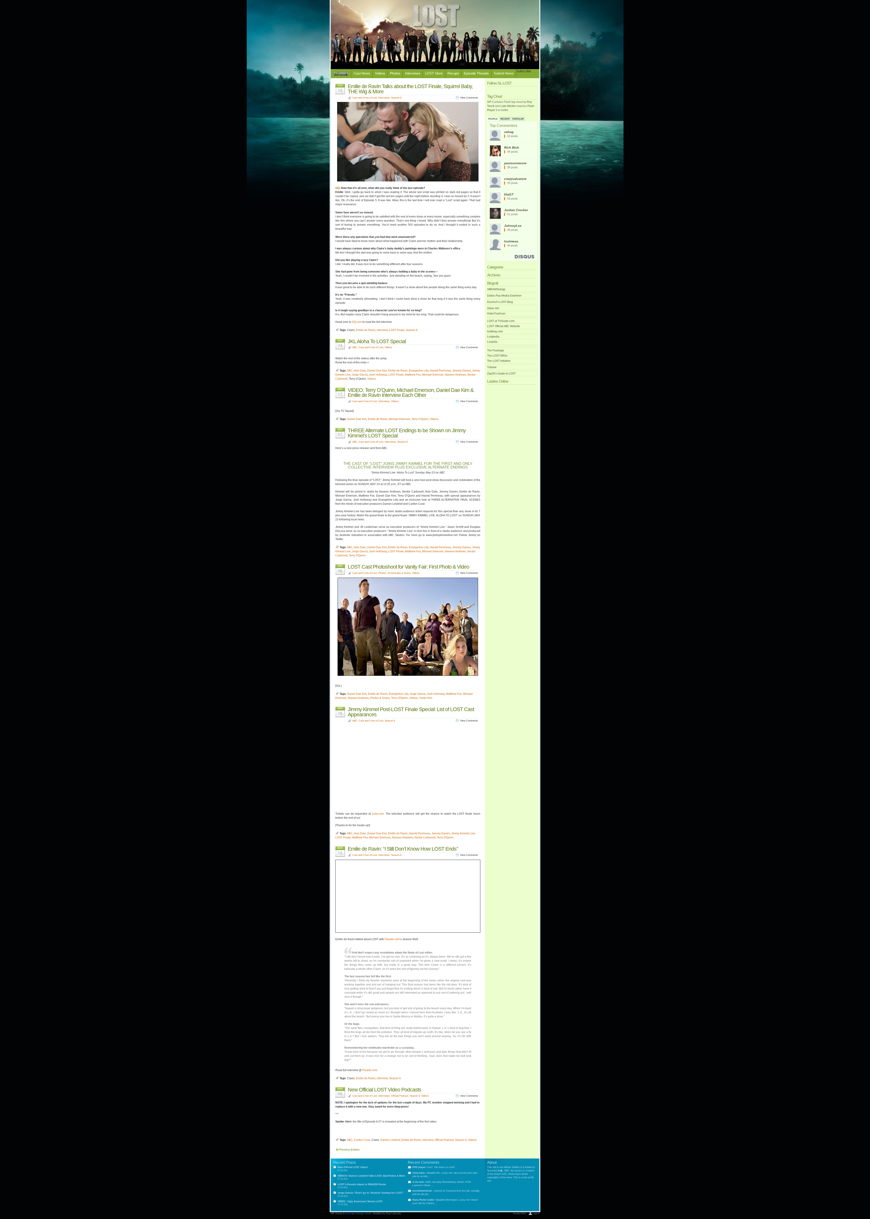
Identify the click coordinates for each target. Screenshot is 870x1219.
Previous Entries (349, 1149)
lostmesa (511, 241)
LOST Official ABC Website (503, 326)
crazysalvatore (515, 179)
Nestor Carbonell (424, 837)
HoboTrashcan (496, 313)
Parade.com (392, 939)
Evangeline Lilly (418, 370)
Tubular (492, 367)
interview (382, 330)
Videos (380, 73)
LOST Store (434, 73)
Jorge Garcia (360, 374)
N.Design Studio (363, 1213)
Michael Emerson (433, 374)
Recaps (453, 73)
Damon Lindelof (390, 1140)
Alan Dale (360, 370)
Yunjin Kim (425, 698)
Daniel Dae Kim (377, 370)
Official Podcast (399, 1095)
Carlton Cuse (362, 1140)
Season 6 (396, 97)
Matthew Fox (413, 374)
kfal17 (508, 194)
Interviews (412, 73)
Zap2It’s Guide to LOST (501, 373)
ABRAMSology (496, 289)
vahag (509, 132)
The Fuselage (495, 350)
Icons (348, 1213)
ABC (354, 347)
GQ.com (357, 321)
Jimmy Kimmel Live (463, 833)
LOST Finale (396, 330)
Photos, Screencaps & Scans (394, 573)
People (493, 119)
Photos (395, 73)
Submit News (504, 73)
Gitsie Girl (493, 308)
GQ (337, 188)
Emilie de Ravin (365, 330)
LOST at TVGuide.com (501, 321)
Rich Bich (511, 147)
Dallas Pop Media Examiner (504, 295)
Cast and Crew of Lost (364, 97)
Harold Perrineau (440, 370)
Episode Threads (476, 73)
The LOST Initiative (498, 360)
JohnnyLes (513, 225)
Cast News (362, 73)
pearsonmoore (515, 163)
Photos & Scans (380, 698)
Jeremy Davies (461, 370)
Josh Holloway (378, 374)
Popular (518, 119)
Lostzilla (492, 341)
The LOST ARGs (497, 355)
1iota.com (378, 813)
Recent (505, 119)
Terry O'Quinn (420, 419)
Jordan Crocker (516, 210)
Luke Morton (508, 106)
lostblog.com (495, 331)
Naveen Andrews (455, 374)
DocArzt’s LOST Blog (500, 302)
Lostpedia (493, 336)
